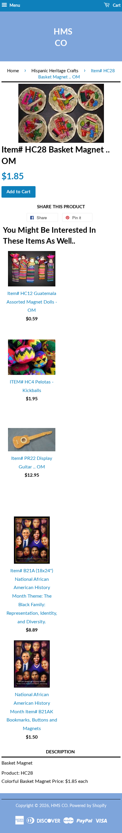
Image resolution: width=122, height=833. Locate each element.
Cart (116, 6)
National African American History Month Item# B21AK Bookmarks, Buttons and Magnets (32, 711)
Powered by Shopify (88, 806)
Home (13, 71)
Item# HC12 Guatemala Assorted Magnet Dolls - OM (32, 302)
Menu (14, 6)
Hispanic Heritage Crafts (54, 71)
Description (60, 752)
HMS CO (61, 37)
